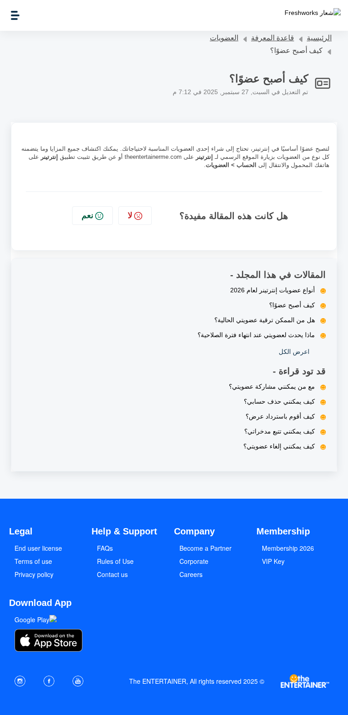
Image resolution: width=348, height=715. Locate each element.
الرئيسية (319, 38)
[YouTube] (78, 681)
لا (130, 215)
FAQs (105, 548)
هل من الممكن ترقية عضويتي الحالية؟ (264, 320)
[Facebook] (49, 681)
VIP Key (273, 561)
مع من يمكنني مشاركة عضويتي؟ (272, 386)
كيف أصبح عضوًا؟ (292, 305)
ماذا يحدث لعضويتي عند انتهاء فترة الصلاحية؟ (256, 334)
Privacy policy (33, 574)
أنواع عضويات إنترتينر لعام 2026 (272, 290)
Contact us (112, 574)
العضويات (224, 38)
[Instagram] (20, 681)
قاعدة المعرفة (272, 38)
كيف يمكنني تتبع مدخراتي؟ (279, 431)
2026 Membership (288, 548)
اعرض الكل (294, 351)
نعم (87, 215)
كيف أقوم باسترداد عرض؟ (280, 416)
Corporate (193, 561)
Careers (191, 574)
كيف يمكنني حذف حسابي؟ (279, 401)
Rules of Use (115, 561)
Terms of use (33, 561)
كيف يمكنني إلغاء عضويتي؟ (279, 446)
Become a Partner (205, 548)
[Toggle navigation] (15, 15)
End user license (38, 548)
